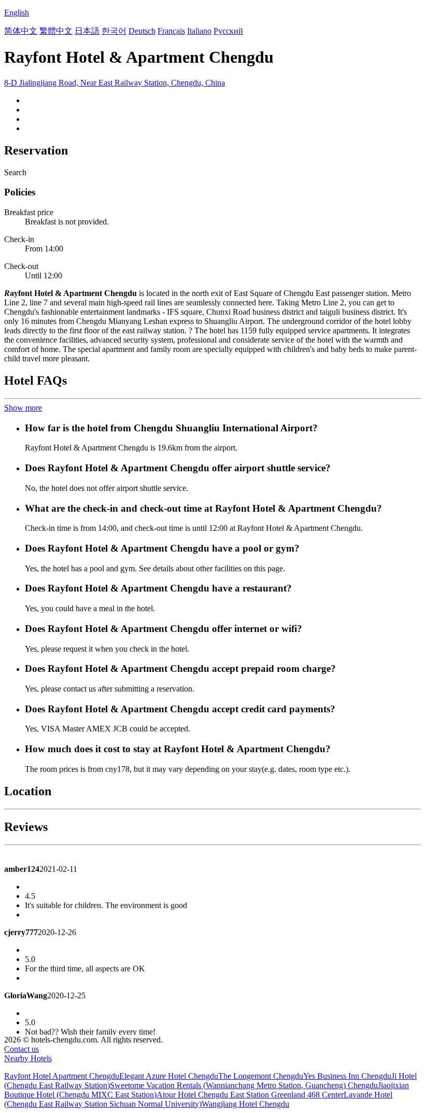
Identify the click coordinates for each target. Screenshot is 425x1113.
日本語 (87, 30)
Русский (228, 30)
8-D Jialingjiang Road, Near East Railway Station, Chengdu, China (114, 82)
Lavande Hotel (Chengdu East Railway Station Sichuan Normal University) (198, 1099)
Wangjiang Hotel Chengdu (245, 1104)
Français (171, 30)
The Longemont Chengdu (260, 1076)
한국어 (114, 30)
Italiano (199, 30)
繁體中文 (56, 30)
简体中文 (20, 30)
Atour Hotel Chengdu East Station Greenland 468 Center (250, 1094)
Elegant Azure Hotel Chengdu (168, 1076)
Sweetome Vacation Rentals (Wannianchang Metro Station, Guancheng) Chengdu (244, 1085)
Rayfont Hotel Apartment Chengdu (61, 1076)
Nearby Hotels (28, 1058)
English (16, 12)
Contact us (21, 1049)
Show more (23, 407)
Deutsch (142, 30)
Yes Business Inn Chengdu (347, 1076)
